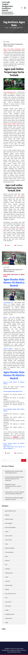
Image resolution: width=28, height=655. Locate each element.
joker (6, 556)
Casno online (8, 535)
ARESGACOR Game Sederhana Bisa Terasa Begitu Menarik (14, 472)
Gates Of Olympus (9, 548)
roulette (7, 581)
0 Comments (19, 245)
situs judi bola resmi (10, 593)
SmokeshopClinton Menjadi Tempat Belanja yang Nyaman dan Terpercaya (14, 478)
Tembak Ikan (8, 618)
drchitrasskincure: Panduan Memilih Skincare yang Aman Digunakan (14, 492)
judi (6, 564)
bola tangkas (8, 523)
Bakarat (7, 515)
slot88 (6, 610)
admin (8, 245)
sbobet (7, 589)
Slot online (8, 606)
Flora (6, 544)
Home (6, 27)
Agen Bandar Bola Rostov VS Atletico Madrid (12, 270)
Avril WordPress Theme (15, 652)
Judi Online (21, 195)
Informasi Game (9, 552)
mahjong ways (9, 573)
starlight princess (9, 614)
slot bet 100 (8, 602)
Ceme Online (8, 540)
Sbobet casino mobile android (12, 123)
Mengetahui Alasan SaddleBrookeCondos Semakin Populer (13, 486)
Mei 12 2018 (6, 41)
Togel (6, 622)
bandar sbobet (9, 519)
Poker (6, 577)
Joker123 (7, 560)
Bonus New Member (10, 527)
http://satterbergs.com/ (9, 92)
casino (7, 531)
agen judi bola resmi (10, 511)
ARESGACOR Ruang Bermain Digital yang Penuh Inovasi (14, 498)
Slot (6, 597)
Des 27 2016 (6, 267)
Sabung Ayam (8, 585)
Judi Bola (6, 262)
